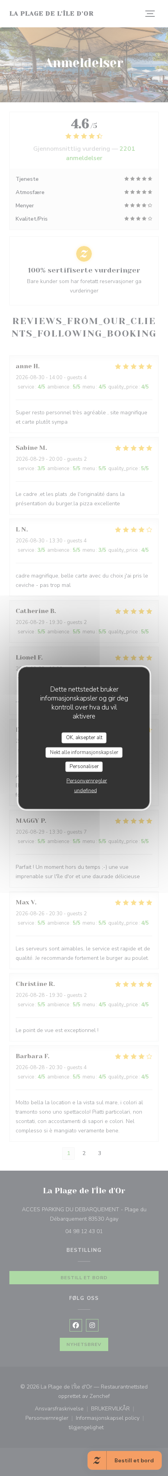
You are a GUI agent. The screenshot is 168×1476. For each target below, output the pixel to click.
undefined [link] (85, 790)
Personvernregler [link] (86, 780)
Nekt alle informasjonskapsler (84, 752)
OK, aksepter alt (84, 737)
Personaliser (84, 766)
